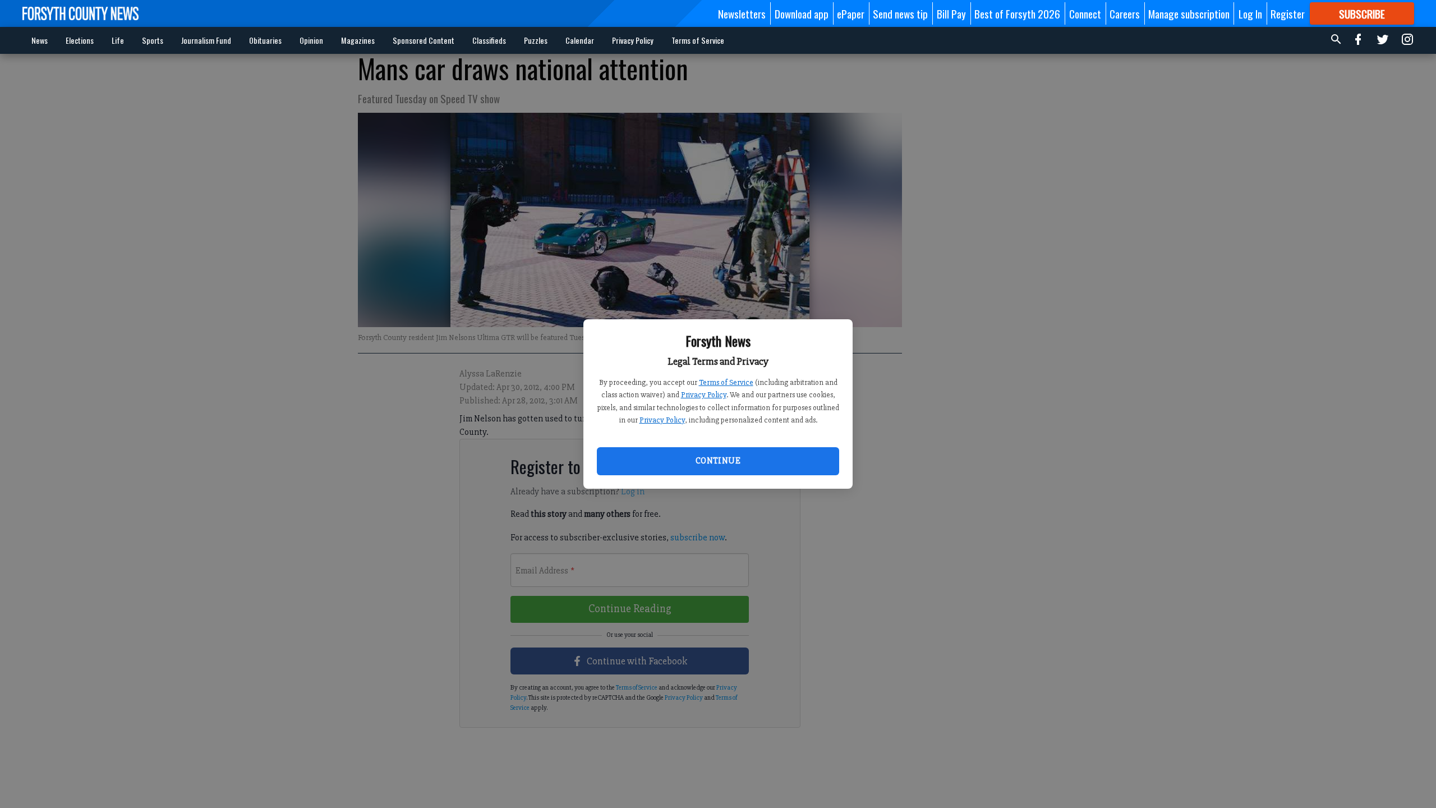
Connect (1085, 13)
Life (118, 40)
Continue (718, 460)
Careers (1125, 13)
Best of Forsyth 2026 (1017, 13)
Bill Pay (951, 13)
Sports (152, 40)
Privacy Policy (703, 395)
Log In (1250, 13)
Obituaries (265, 40)
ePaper (850, 13)
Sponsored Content (423, 40)
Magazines (358, 40)
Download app (802, 13)
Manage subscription (1189, 13)
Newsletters (742, 13)
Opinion (311, 40)
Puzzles (535, 40)
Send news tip (900, 13)
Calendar (579, 40)
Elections (80, 40)
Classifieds (489, 40)
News (39, 40)
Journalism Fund (206, 40)
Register (1288, 13)
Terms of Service (726, 382)
